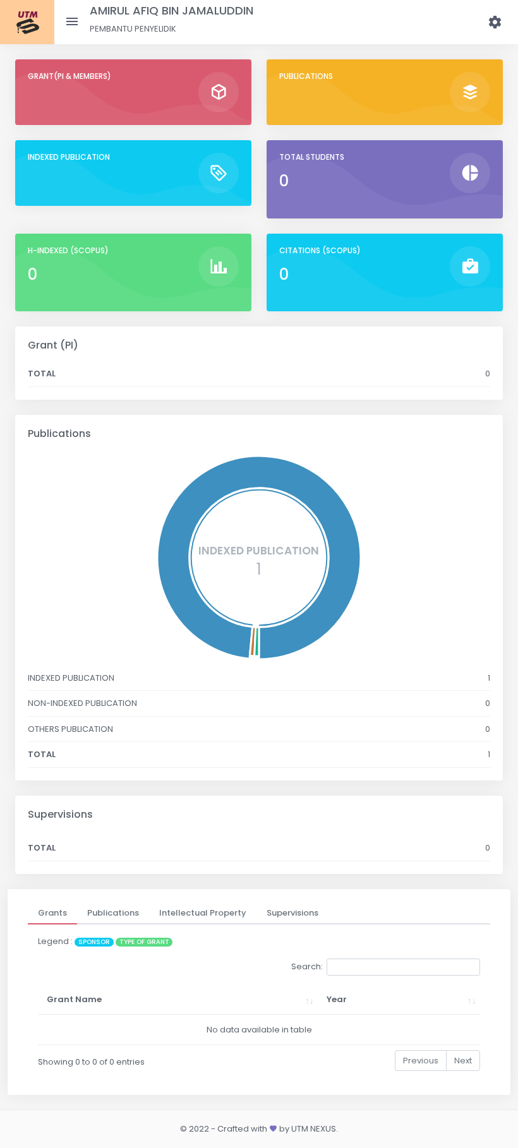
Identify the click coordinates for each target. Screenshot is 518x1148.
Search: (307, 966)
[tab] (52, 913)
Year (337, 999)
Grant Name (74, 999)
